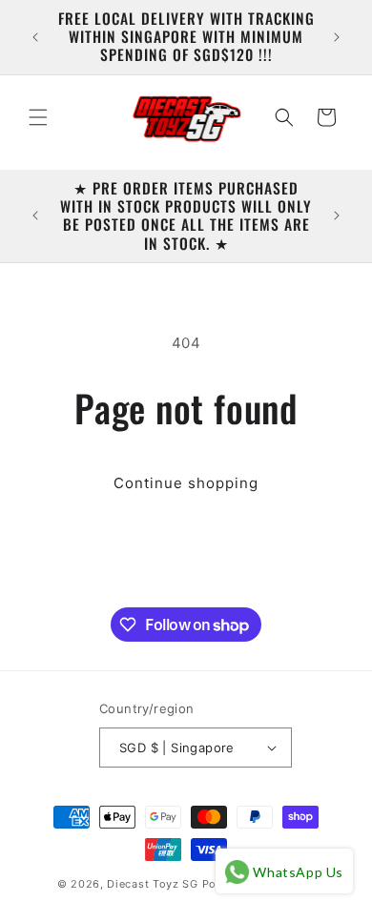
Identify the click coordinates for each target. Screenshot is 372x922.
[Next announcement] (337, 37)
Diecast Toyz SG (152, 884)
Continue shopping (186, 483)
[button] (38, 117)
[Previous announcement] (35, 37)
